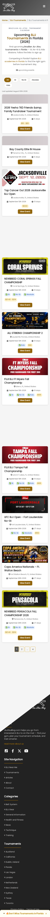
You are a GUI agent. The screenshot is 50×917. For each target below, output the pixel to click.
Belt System (11, 804)
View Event (25, 128)
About (8, 782)
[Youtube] (26, 750)
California (10, 856)
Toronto (9, 903)
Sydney (9, 893)
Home (5, 20)
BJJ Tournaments (18, 20)
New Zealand (11, 887)
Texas (8, 898)
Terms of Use (32, 909)
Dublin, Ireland (12, 862)
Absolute (35, 80)
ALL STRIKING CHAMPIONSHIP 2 (25, 333)
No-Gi (24, 80)
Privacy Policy (17, 909)
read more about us (14, 743)
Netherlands (11, 882)
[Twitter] (19, 751)
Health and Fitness (14, 819)
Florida (8, 867)
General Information (15, 814)
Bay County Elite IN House (25, 149)
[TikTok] (6, 750)
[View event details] (25, 99)
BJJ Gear (9, 809)
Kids (8, 85)
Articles (9, 777)
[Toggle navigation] (44, 6)
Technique (10, 830)
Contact (9, 788)
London (9, 877)
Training (9, 835)
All (8, 80)
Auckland (10, 851)
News (8, 825)
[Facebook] (13, 751)
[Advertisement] (23, 236)
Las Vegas (10, 872)
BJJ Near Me (11, 767)
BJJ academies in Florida (23, 60)
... (27, 649)
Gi (15, 80)
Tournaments (12, 772)
